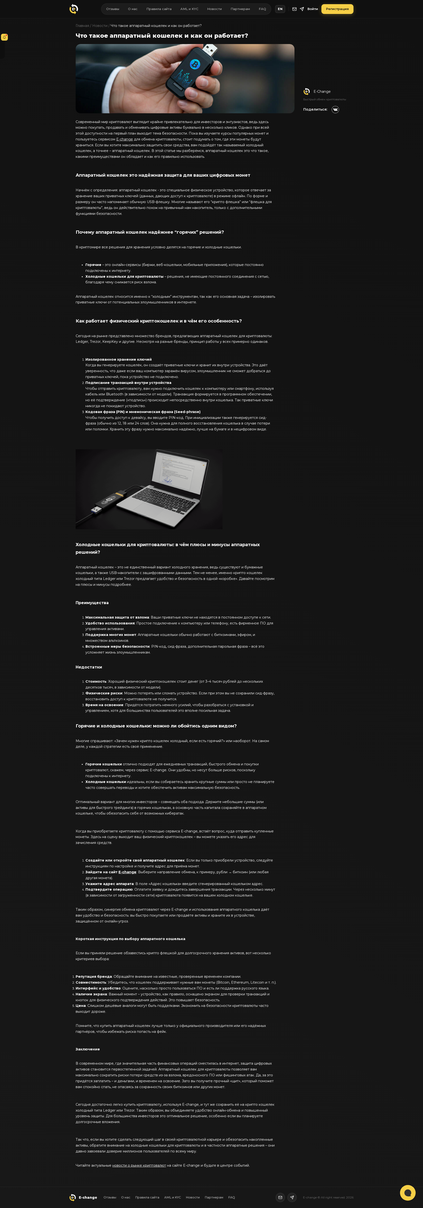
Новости (214, 9)
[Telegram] (302, 9)
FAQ (262, 9)
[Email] (294, 9)
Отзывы (112, 9)
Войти (312, 9)
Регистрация (337, 9)
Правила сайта (159, 9)
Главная (82, 25)
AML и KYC (189, 9)
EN (280, 9)
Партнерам (240, 9)
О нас (133, 9)
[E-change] (74, 9)
